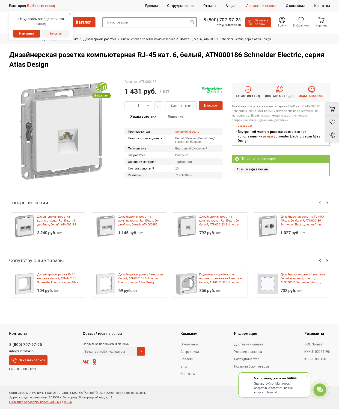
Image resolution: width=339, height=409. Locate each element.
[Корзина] (332, 109)
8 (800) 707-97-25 (222, 19)
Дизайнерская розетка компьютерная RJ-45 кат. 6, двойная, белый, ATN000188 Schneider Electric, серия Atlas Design (57, 220)
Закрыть (55, 33)
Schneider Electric (187, 131)
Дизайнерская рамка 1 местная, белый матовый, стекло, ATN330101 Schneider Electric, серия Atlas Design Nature (303, 278)
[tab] (143, 117)
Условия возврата (248, 351)
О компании (190, 344)
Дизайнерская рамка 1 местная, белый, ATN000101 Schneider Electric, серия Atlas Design (141, 278)
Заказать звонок (32, 360)
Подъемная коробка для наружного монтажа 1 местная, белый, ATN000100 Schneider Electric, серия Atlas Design (221, 278)
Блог (184, 366)
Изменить (26, 33)
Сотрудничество (246, 359)
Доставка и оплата (248, 344)
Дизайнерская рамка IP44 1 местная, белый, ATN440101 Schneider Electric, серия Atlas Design (57, 278)
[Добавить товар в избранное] (159, 105)
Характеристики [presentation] (143, 116)
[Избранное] (332, 122)
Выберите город (41, 6)
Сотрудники (190, 351)
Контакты (188, 374)
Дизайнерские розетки (99, 39)
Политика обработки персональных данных (40, 402)
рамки (268, 136)
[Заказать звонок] (332, 135)
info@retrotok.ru (228, 25)
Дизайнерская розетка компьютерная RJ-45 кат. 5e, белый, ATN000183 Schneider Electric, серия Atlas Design (219, 220)
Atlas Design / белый (252, 169)
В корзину (210, 106)
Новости (187, 359)
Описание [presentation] (175, 116)
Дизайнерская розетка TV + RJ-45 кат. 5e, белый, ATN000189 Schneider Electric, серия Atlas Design (302, 220)
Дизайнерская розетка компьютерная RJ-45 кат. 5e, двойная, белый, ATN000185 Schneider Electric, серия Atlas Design (138, 220)
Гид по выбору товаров (251, 366)
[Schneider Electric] (212, 90)
